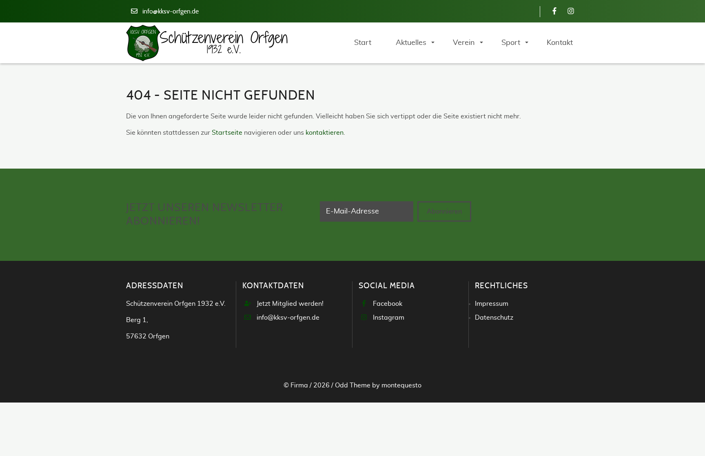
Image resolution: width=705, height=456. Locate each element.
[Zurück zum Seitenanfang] (676, 427)
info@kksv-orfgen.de (170, 11)
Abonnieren (444, 211)
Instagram (388, 317)
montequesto (401, 385)
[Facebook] (554, 11)
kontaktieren (325, 132)
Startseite (227, 132)
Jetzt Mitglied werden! (290, 303)
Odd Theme (352, 385)
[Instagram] (571, 11)
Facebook (387, 303)
